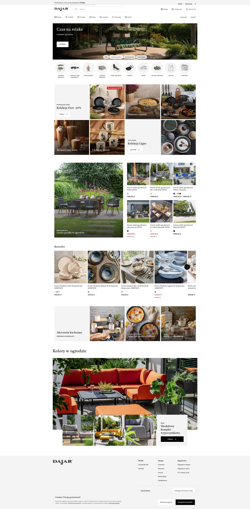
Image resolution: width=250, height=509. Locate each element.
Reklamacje (162, 476)
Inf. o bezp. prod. (183, 472)
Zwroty (160, 472)
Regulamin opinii (184, 469)
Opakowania (162, 480)
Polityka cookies (114, 503)
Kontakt (193, 20)
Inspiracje (183, 20)
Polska (165, 12)
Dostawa (161, 465)
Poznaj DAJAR (143, 465)
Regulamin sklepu (184, 465)
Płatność (161, 469)
